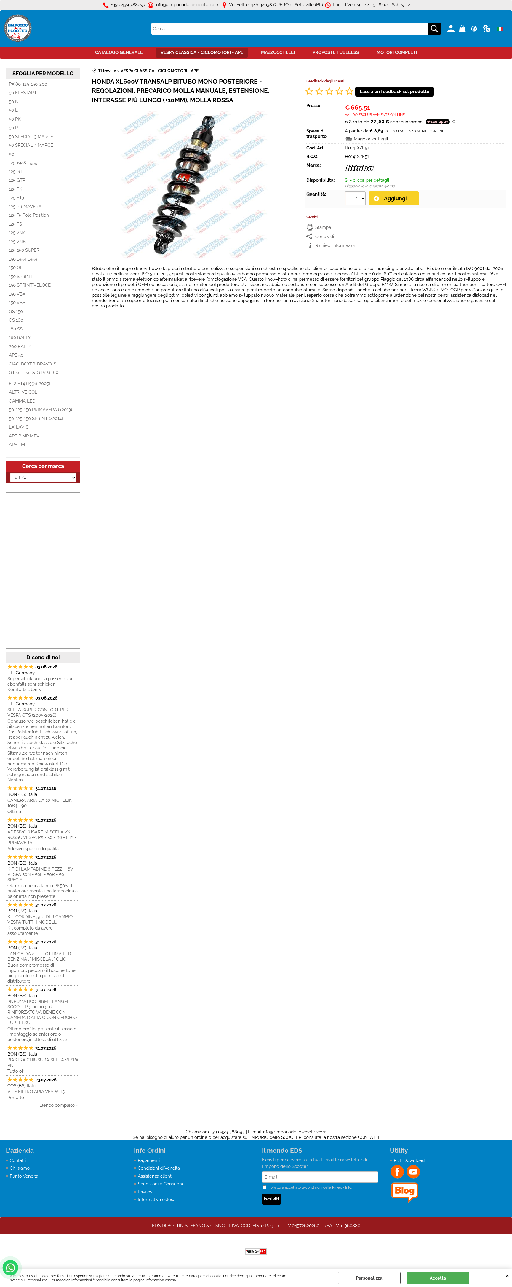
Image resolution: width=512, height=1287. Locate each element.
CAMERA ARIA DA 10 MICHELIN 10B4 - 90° (40, 803)
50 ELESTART (23, 92)
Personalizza (369, 1278)
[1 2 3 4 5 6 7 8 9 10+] (356, 199)
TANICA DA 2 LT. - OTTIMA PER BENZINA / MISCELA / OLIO (39, 956)
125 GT (16, 171)
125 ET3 (16, 197)
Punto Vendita (24, 1176)
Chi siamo (20, 1168)
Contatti (18, 1160)
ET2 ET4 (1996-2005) (29, 383)
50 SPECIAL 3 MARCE (31, 136)
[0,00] (463, 28)
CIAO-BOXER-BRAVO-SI (33, 364)
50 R (13, 127)
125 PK (15, 189)
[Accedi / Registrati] (451, 28)
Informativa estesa (160, 1280)
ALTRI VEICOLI (24, 392)
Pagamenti (149, 1160)
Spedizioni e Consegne (161, 1184)
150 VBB (17, 302)
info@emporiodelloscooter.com (294, 1132)
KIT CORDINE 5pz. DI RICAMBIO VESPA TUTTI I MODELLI (40, 919)
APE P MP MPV (24, 436)
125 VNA (17, 232)
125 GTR (17, 180)
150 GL (16, 267)
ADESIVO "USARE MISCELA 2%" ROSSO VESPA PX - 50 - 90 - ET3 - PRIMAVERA (41, 837)
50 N (14, 101)
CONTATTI (368, 1137)
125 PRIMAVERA (25, 206)
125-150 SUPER (24, 250)
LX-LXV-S (18, 427)
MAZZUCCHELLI (278, 52)
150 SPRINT (21, 276)
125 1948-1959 (23, 162)
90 (11, 154)
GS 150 (16, 311)
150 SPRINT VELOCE (30, 285)
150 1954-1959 (23, 259)
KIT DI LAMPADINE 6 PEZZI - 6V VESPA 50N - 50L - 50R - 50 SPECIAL (40, 874)
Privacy (145, 1192)
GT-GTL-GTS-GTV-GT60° (34, 372)
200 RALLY (20, 346)
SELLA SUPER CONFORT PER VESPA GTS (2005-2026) (37, 712)
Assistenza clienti (155, 1176)
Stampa (323, 227)
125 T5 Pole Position (29, 215)
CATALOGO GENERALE (119, 52)
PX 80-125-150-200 (28, 84)
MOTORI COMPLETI (397, 52)
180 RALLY (20, 337)
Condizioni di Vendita (159, 1168)
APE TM (17, 444)
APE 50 (16, 355)
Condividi (324, 236)
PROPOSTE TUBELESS (336, 52)
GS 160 (16, 320)
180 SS (16, 329)
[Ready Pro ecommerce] (256, 1251)
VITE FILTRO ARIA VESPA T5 (36, 1091)
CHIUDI (507, 1275)
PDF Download (409, 1160)
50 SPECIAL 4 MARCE (31, 145)
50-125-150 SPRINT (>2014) (36, 418)
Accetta (438, 1278)
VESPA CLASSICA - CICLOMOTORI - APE (202, 52)
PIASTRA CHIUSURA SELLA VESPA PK (43, 1062)
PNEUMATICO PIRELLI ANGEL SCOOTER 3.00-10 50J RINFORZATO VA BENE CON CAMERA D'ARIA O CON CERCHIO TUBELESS (42, 1012)
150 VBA (17, 294)
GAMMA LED (22, 401)
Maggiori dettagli (371, 139)
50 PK (15, 119)
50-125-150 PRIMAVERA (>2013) (40, 409)
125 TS (15, 224)
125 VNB (17, 241)
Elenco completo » (59, 1105)
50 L (13, 110)
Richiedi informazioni (336, 245)
